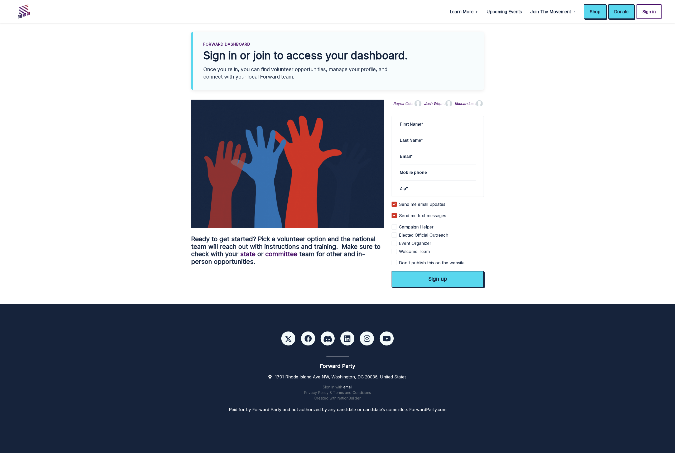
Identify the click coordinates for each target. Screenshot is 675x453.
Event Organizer (415, 243)
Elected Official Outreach (423, 235)
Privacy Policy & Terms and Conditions (337, 392)
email (347, 387)
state (247, 254)
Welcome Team (414, 251)
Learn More (462, 11)
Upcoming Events (504, 11)
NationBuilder (349, 398)
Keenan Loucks (445, 103)
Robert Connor (475, 103)
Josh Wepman (414, 103)
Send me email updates (422, 204)
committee (281, 254)
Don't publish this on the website (432, 262)
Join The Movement (551, 11)
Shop (595, 11)
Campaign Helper (416, 227)
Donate (621, 11)
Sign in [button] (649, 11)
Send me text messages (422, 215)
